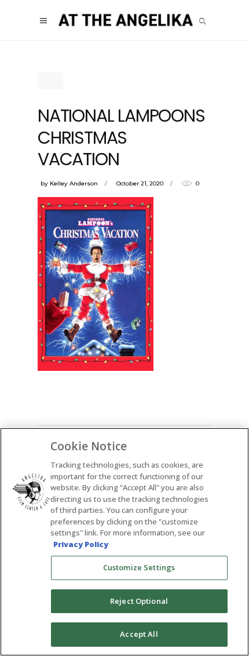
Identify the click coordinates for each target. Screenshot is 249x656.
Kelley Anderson (74, 183)
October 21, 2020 (139, 183)
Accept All (139, 634)
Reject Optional (139, 601)
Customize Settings (139, 567)
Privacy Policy (80, 544)
